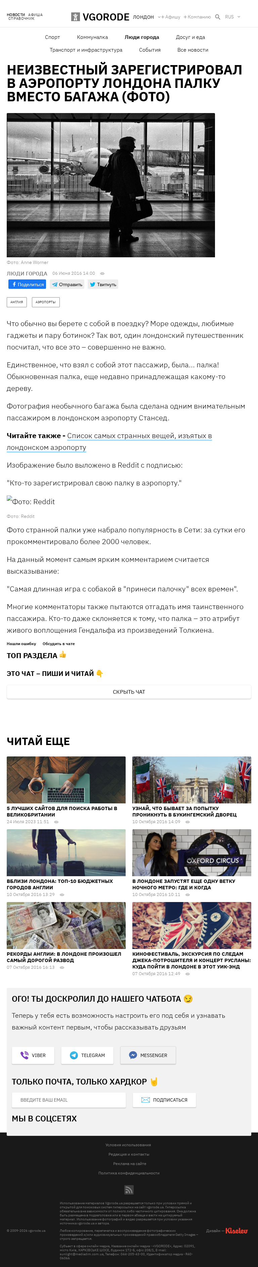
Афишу (172, 16)
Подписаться (170, 1100)
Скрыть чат (129, 691)
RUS (229, 16)
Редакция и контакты (129, 1154)
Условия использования (128, 1144)
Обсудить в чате (59, 644)
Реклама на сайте (129, 1163)
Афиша (35, 15)
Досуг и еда (190, 37)
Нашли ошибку (21, 644)
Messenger (153, 1055)
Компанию (199, 16)
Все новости (192, 49)
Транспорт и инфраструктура (86, 49)
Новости (16, 15)
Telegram (93, 1055)
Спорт (52, 37)
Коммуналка (92, 37)
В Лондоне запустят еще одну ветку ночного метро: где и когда (183, 884)
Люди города (142, 37)
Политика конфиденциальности (129, 1172)
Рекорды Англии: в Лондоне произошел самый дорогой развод (64, 957)
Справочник (21, 18)
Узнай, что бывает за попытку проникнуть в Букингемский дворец (184, 811)
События (150, 49)
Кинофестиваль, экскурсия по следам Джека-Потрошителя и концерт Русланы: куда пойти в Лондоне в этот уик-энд (191, 960)
